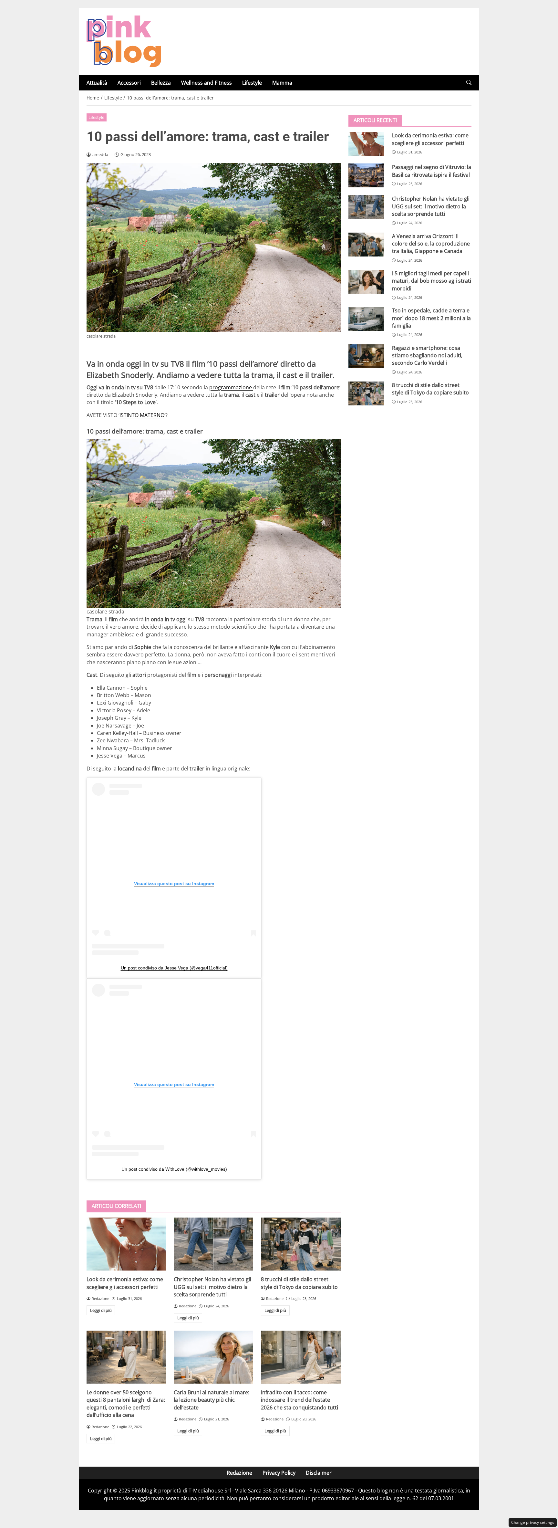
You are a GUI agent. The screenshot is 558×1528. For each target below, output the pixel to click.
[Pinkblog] (124, 40)
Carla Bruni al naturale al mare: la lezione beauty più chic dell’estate (211, 1400)
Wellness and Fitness (206, 82)
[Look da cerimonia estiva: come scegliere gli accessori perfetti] (126, 1244)
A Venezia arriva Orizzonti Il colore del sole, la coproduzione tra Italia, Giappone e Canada (431, 243)
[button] (468, 82)
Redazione (239, 1472)
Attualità (97, 82)
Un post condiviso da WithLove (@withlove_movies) (174, 1169)
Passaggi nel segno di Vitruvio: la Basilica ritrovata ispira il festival (431, 170)
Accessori (129, 82)
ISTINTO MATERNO (141, 415)
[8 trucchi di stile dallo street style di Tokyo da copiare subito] (300, 1244)
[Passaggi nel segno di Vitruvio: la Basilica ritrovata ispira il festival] (366, 175)
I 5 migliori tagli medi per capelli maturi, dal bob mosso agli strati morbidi (431, 281)
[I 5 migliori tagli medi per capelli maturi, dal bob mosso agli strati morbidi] (366, 282)
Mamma (282, 82)
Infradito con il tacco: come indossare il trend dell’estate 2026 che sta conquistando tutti (299, 1400)
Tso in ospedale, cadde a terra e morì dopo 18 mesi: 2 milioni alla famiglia (431, 318)
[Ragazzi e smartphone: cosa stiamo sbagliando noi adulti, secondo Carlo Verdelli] (366, 356)
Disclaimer (319, 1472)
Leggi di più (101, 1310)
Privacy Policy (279, 1472)
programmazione (231, 387)
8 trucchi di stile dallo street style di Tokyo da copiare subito (299, 1283)
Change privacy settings (532, 1522)
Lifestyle (252, 82)
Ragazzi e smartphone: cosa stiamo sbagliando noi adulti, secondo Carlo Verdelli (427, 355)
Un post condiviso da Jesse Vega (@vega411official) (174, 967)
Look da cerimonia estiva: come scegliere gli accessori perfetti (125, 1283)
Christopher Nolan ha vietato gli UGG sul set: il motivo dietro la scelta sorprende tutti (212, 1287)
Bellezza (161, 82)
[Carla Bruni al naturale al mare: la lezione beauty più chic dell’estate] (213, 1357)
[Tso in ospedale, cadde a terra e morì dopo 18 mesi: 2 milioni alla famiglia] (366, 319)
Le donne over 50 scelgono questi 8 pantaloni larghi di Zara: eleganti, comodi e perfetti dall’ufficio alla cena (126, 1403)
